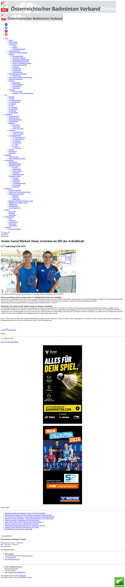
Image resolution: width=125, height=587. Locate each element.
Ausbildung (16, 180)
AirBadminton (13, 204)
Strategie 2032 (13, 44)
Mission (14, 47)
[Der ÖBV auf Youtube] (6, 35)
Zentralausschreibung (15, 120)
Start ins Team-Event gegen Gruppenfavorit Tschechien (22, 524)
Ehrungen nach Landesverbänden (22, 93)
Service (7, 210)
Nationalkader (13, 162)
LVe (6, 95)
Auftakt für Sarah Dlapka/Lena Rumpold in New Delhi (22, 527)
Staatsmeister (16, 82)
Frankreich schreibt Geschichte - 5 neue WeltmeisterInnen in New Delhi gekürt (29, 518)
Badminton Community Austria (18, 202)
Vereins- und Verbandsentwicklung (19, 192)
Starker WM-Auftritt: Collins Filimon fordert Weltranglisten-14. (24, 522)
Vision (14, 45)
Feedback (8, 227)
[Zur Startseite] (58, 12)
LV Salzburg (13, 104)
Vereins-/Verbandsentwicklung (21, 63)
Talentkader (16, 172)
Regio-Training (17, 171)
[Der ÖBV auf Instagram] (6, 32)
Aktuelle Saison (13, 157)
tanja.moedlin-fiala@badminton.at (15, 572)
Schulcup (15, 197)
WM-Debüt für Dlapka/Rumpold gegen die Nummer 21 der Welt (25, 525)
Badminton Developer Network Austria (21, 201)
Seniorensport (16, 70)
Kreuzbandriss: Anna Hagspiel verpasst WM (18, 529)
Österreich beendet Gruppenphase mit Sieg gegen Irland (22, 520)
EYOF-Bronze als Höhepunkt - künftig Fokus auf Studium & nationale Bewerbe (29, 517)
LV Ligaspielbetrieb (15, 135)
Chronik (11, 81)
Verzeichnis (16, 187)
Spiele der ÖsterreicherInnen (9, 342)
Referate (11, 54)
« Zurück (3, 330)
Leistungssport (9, 160)
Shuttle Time (16, 199)
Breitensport (8, 188)
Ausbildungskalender (19, 183)
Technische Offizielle (19, 58)
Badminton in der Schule (16, 194)
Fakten (11, 40)
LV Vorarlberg (13, 107)
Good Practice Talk (15, 208)
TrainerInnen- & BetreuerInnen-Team (20, 77)
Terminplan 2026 (14, 116)
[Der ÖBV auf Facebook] (6, 25)
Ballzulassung (13, 151)
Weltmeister (16, 88)
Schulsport (15, 67)
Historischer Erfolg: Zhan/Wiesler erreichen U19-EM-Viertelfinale (25, 513)
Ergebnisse (12, 130)
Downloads (12, 215)
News (10, 218)
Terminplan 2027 (14, 118)
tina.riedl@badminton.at (12, 559)
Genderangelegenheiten (19, 65)
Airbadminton (16, 68)
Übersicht (15, 178)
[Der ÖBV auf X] (6, 28)
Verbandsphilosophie (18, 49)
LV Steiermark (13, 109)
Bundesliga (8, 155)
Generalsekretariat (14, 51)
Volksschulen (16, 169)
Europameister (16, 86)
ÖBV (6, 38)
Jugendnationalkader (15, 164)
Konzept (15, 167)
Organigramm (13, 42)
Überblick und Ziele (15, 190)
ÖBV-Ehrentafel (17, 91)
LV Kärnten (12, 111)
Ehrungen (12, 90)
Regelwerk (12, 220)
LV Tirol (11, 105)
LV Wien (11, 98)
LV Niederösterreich (15, 100)
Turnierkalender (13, 121)
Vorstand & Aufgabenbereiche (18, 52)
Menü (5, 233)
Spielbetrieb (8, 114)
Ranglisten (12, 123)
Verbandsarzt (16, 75)
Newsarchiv (12, 211)
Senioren (11, 150)
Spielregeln (12, 153)
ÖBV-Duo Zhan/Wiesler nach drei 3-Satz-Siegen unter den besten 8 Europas (28, 515)
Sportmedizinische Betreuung (18, 74)
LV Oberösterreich (14, 102)
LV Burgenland (13, 112)
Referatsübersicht (17, 56)
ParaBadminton (17, 72)
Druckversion (12, 330)
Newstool (12, 213)
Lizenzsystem (16, 185)
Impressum (22, 575)
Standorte (11, 97)
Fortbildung (16, 181)
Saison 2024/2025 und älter (17, 158)
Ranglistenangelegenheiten (20, 61)
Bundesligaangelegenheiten (20, 60)
